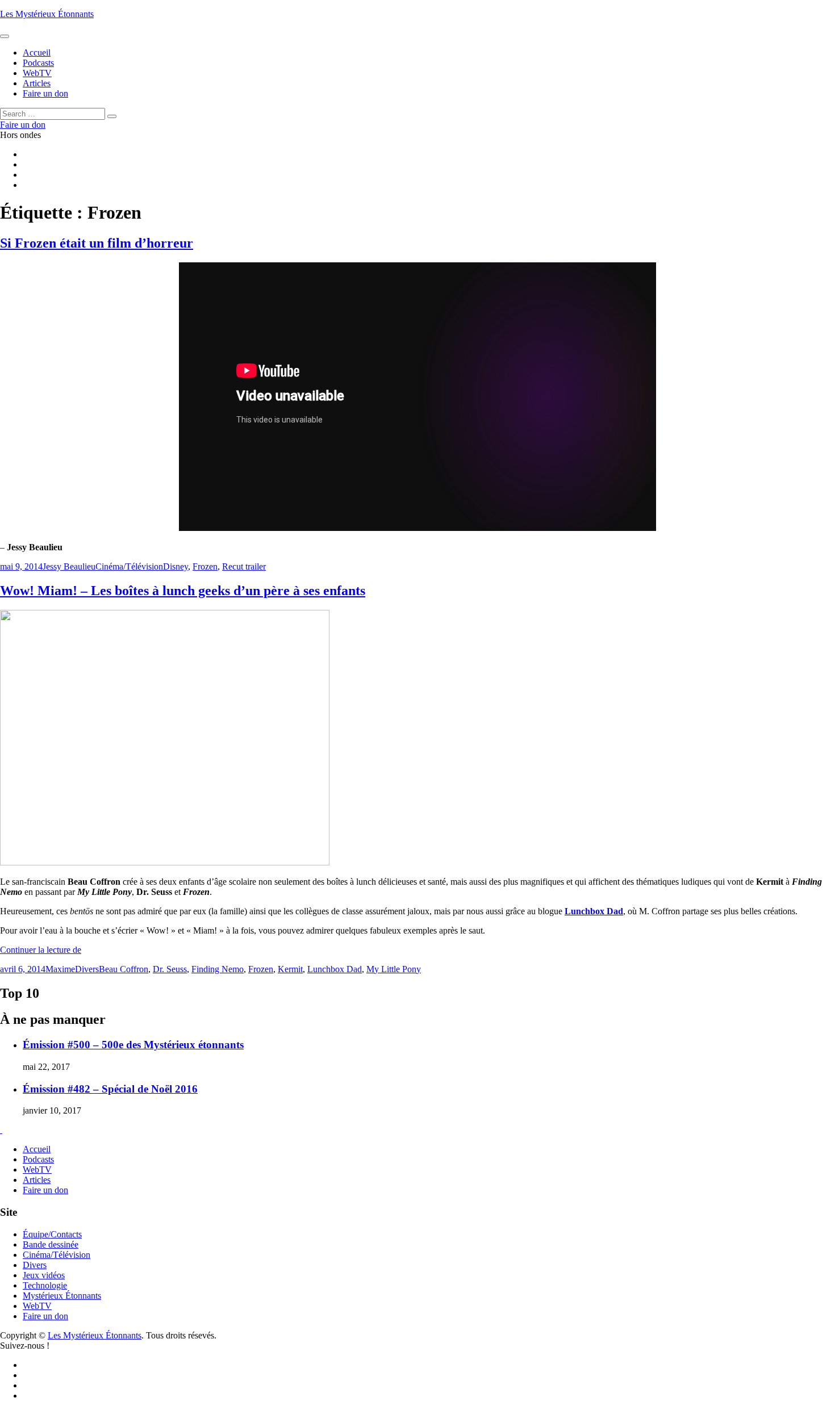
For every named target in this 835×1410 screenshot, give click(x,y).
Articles (37, 1180)
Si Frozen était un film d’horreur (96, 243)
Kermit (290, 969)
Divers (87, 969)
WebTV (37, 1169)
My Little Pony (393, 969)
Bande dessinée (50, 1244)
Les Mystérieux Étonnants (47, 14)
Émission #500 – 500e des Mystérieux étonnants (133, 1045)
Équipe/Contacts (52, 1234)
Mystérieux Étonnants (62, 1295)
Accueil (37, 1149)
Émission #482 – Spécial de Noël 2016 (110, 1089)
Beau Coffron (123, 969)
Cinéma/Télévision (129, 566)
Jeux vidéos (44, 1275)
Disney (175, 566)
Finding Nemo (217, 969)
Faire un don (45, 1190)
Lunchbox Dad (334, 969)
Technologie (45, 1285)
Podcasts (38, 1159)
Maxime (60, 969)
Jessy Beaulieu (69, 566)
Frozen (205, 566)
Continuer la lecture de (40, 950)
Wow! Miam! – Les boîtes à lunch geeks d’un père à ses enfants (182, 590)
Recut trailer (244, 566)
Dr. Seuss (170, 969)
